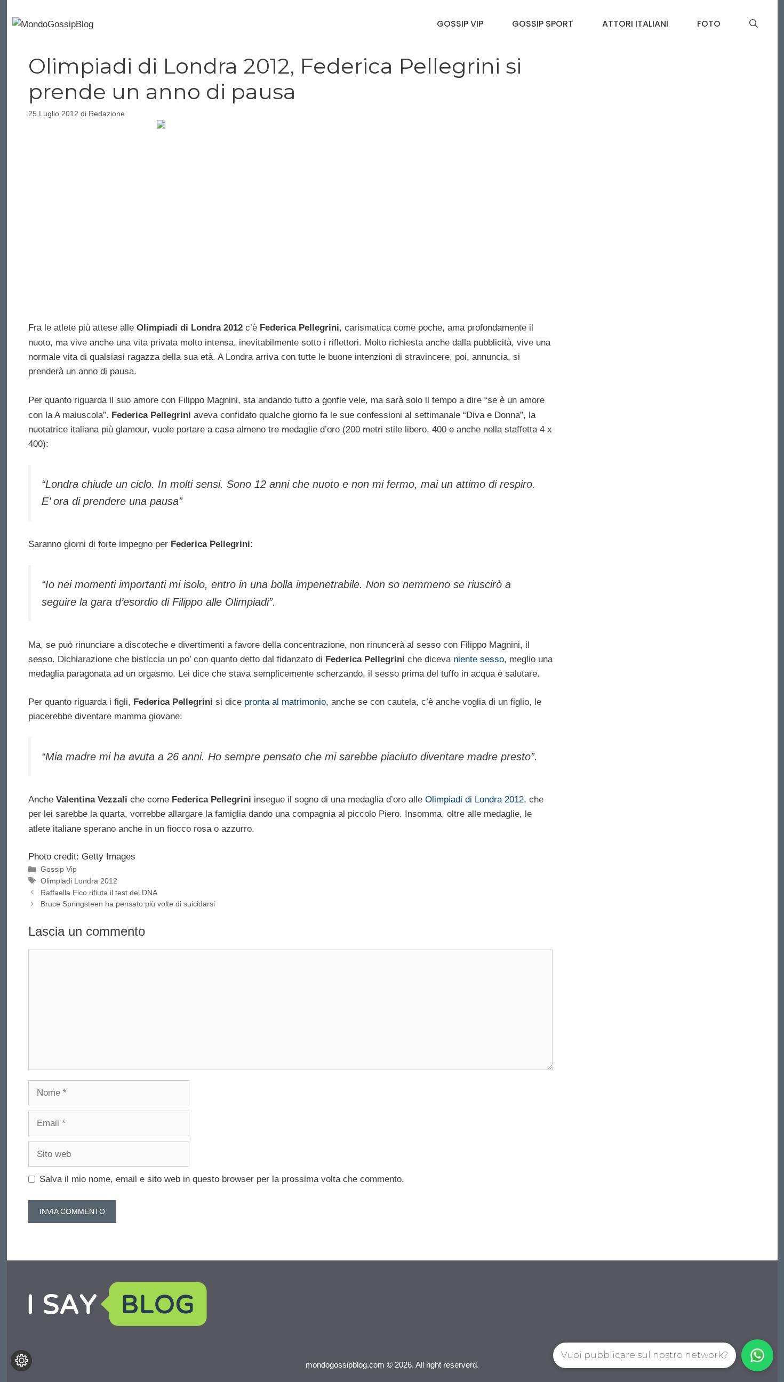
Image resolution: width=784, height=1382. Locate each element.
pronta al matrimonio (285, 702)
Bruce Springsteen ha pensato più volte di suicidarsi (128, 903)
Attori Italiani (635, 24)
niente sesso (478, 659)
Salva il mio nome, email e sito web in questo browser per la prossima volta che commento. (221, 1179)
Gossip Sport (542, 24)
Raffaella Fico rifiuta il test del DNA (99, 892)
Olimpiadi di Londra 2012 (474, 799)
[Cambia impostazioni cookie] (21, 1360)
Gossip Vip (460, 24)
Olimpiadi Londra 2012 (79, 881)
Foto (709, 24)
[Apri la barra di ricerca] (753, 24)
